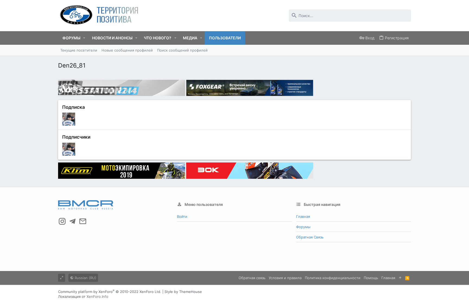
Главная (303, 216)
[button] (84, 38)
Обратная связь (310, 237)
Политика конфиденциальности (332, 278)
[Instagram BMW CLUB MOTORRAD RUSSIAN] (62, 221)
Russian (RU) (85, 278)
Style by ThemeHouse (183, 291)
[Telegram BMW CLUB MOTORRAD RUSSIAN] (72, 221)
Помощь (371, 278)
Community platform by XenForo (109, 291)
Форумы (303, 227)
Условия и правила (285, 278)
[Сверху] (400, 278)
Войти (182, 216)
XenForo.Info (97, 296)
